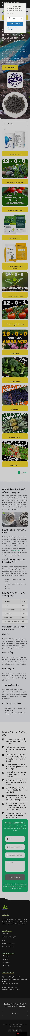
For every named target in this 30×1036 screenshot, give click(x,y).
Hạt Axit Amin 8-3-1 (15, 465)
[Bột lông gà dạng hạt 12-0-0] (15, 160)
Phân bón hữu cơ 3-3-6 (15, 154)
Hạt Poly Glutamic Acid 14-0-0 (15, 296)
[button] (15, 741)
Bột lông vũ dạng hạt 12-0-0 (15, 182)
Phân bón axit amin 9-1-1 (15, 381)
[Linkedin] (20, 1030)
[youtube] (16, 1030)
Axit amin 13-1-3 (15, 409)
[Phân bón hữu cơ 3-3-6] (15, 132)
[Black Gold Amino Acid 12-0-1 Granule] (15, 301)
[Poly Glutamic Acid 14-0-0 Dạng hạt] (15, 273)
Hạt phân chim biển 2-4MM (15, 210)
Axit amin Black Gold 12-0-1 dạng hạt (15, 324)
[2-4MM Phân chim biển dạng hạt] (15, 188)
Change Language (15, 23)
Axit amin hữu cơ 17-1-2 (15, 437)
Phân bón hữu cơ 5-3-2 (15, 238)
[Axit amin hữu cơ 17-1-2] (15, 414)
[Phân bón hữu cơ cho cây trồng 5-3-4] (15, 243)
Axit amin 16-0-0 (15, 353)
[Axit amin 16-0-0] (15, 330)
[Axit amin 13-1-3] (15, 386)
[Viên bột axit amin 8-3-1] (15, 442)
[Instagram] (13, 1030)
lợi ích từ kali (15, 550)
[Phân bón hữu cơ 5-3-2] (15, 216)
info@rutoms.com (11, 987)
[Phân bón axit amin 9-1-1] (15, 358)
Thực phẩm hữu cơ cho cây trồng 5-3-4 (15, 267)
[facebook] (9, 1030)
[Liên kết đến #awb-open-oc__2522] (26, 11)
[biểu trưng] (10, 906)
